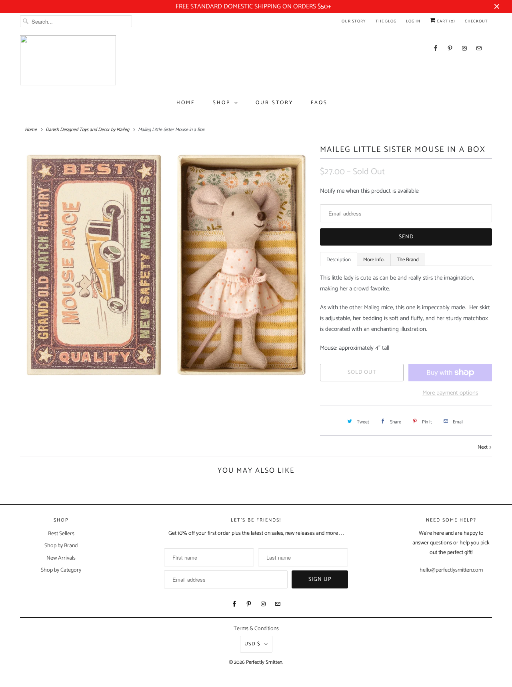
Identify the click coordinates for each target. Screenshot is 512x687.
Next (483, 447)
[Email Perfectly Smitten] (479, 48)
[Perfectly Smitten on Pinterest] (450, 48)
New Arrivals (61, 558)
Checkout (476, 21)
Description (338, 260)
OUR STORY (274, 103)
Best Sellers (61, 533)
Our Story (354, 21)
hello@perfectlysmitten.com (451, 570)
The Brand (408, 260)
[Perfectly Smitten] (68, 60)
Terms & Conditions (256, 628)
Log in (413, 21)
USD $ (252, 644)
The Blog (386, 21)
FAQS (319, 103)
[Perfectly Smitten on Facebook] (435, 48)
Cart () (445, 21)
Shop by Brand (61, 545)
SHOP (221, 103)
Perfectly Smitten (264, 662)
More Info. (373, 260)
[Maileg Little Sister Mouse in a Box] (166, 265)
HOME (185, 103)
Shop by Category (61, 570)
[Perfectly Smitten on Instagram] (464, 48)
